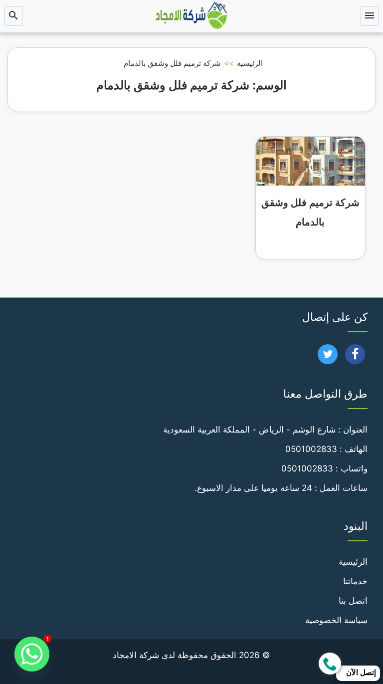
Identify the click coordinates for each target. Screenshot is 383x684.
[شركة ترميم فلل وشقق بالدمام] (310, 160)
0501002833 (311, 449)
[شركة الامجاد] (191, 16)
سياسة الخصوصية (336, 620)
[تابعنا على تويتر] (328, 357)
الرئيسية (250, 63)
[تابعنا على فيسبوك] (355, 357)
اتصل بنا (353, 601)
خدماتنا (355, 581)
